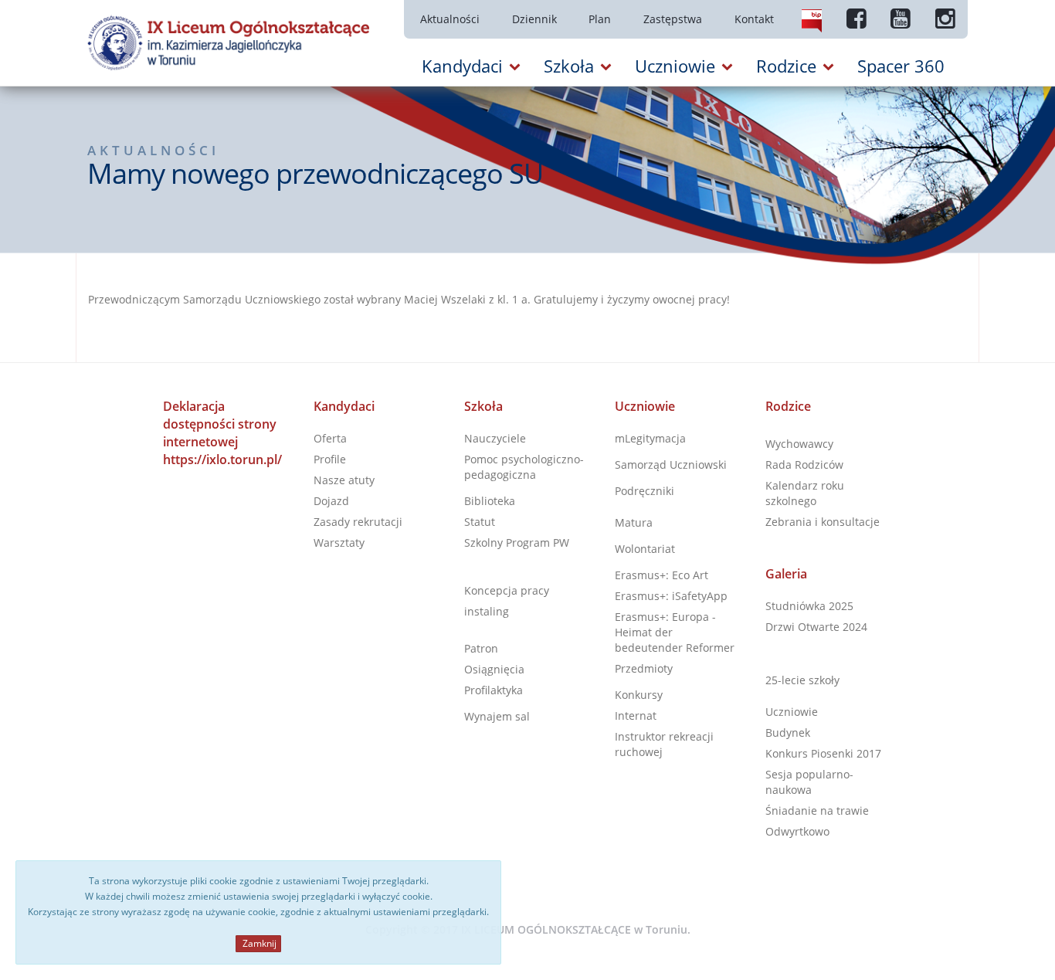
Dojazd (331, 500)
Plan (600, 19)
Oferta (330, 438)
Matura (634, 522)
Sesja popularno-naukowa (809, 782)
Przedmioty (644, 668)
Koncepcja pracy (506, 590)
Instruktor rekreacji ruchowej (664, 744)
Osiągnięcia (494, 669)
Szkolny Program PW (516, 542)
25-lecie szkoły (802, 680)
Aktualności (450, 19)
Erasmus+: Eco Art (661, 575)
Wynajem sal (497, 716)
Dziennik (534, 19)
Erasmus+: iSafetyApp (671, 595)
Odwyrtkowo (797, 831)
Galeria (786, 573)
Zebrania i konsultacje (822, 521)
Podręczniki (644, 490)
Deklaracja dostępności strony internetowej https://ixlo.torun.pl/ (222, 433)
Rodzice (788, 406)
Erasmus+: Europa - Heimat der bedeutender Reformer (674, 632)
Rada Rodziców (804, 464)
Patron (481, 648)
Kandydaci (344, 406)
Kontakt (754, 19)
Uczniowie (645, 406)
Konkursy (639, 694)
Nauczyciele (495, 438)
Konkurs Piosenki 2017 (823, 753)
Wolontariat (645, 548)
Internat (635, 715)
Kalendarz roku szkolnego (804, 493)
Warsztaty (339, 542)
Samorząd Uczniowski (671, 464)
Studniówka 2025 (809, 606)
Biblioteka (489, 500)
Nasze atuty (344, 480)
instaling (486, 611)
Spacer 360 (901, 65)
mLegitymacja (650, 438)
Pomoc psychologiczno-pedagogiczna (524, 467)
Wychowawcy (799, 443)
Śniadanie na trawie (817, 810)
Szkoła (483, 406)
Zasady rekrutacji (358, 521)
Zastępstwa (672, 19)
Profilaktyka (493, 690)
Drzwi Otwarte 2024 (816, 626)
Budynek (787, 732)
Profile (330, 459)
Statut (479, 521)
